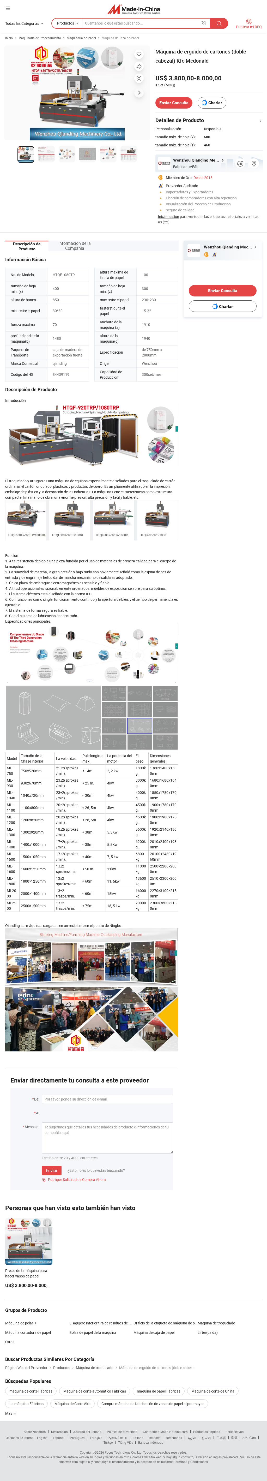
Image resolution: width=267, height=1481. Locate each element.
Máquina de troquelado (216, 1323)
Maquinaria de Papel (81, 38)
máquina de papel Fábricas (158, 1391)
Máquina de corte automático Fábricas (94, 1391)
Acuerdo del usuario (87, 1432)
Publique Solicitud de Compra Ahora (74, 1179)
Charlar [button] (215, 102)
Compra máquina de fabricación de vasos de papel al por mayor (152, 1403)
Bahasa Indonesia (150, 1442)
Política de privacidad (122, 1432)
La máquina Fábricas (26, 1403)
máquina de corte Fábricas (30, 1391)
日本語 (221, 1438)
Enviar (51, 1170)
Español (58, 1438)
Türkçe (108, 1442)
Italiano (138, 1438)
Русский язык (117, 1438)
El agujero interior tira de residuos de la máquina (101, 1323)
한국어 (206, 1438)
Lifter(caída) (208, 1332)
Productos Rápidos (206, 1432)
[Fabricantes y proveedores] (133, 9)
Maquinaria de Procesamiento (40, 38)
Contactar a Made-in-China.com (165, 1432)
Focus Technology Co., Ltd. (123, 1452)
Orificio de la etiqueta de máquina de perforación (166, 1323)
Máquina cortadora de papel (28, 1332)
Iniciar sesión (168, 216)
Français (96, 1438)
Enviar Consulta (174, 102)
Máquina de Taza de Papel (120, 38)
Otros (9, 1341)
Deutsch (154, 1438)
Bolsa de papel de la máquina (92, 1332)
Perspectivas (235, 1432)
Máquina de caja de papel (154, 1332)
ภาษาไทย (249, 1438)
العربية (191, 1438)
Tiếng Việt (125, 1442)
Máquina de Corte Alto (72, 1403)
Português (77, 1438)
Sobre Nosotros (35, 1432)
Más (9, 1413)
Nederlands (174, 1438)
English (42, 1438)
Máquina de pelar (19, 1323)
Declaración (59, 1432)
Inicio (9, 38)
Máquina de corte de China (212, 1391)
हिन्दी (234, 1438)
